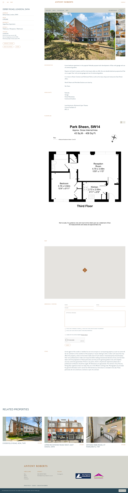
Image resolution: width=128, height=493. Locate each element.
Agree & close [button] (122, 490)
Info (54, 10)
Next (112, 36)
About (26, 477)
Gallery (48, 10)
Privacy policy (27, 485)
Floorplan (60, 10)
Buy (8, 2)
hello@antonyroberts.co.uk (45, 475)
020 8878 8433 (113, 10)
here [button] (38, 490)
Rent (11, 2)
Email (121, 10)
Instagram (60, 474)
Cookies (34, 485)
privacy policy (84, 334)
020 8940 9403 (41, 474)
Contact (123, 2)
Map (67, 10)
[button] (84, 270)
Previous (47, 36)
